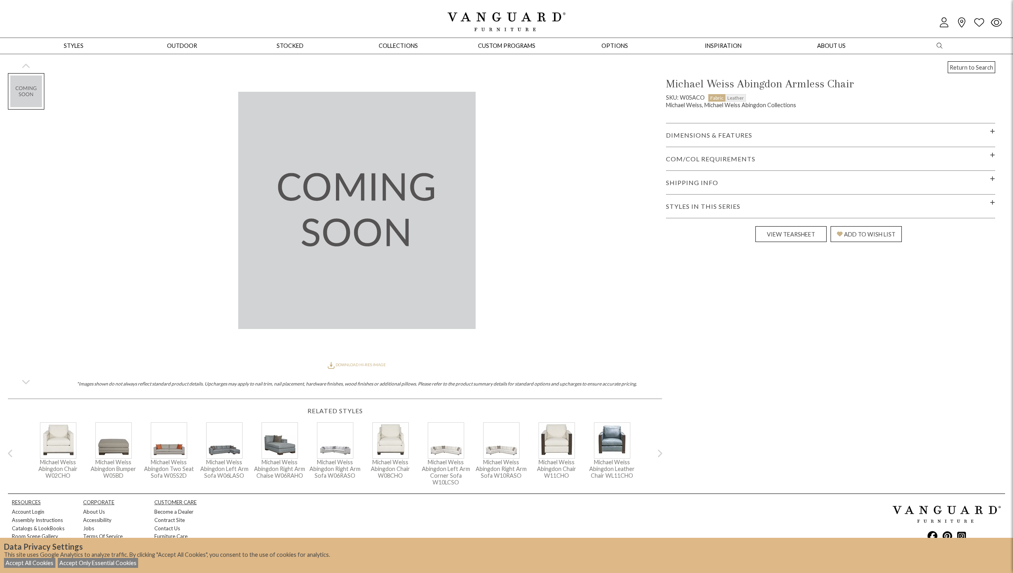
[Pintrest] (947, 536)
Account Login (28, 512)
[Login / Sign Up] (944, 23)
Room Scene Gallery (35, 536)
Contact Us (167, 528)
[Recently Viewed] (996, 23)
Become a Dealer (173, 512)
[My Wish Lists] (979, 23)
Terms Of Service (103, 536)
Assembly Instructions (37, 520)
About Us (94, 512)
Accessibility (97, 520)
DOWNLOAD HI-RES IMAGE (360, 364)
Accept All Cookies (29, 563)
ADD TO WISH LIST (869, 234)
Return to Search (971, 67)
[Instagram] (961, 536)
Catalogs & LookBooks (38, 528)
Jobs (88, 528)
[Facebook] (932, 536)
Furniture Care (171, 536)
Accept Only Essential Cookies (98, 563)
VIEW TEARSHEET (791, 234)
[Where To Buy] (961, 23)
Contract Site (169, 520)
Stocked (290, 45)
